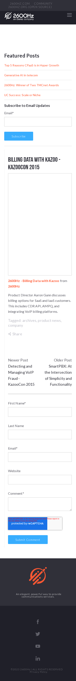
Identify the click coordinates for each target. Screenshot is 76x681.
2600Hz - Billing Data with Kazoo (33, 281)
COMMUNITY (43, 3)
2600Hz (14, 286)
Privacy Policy (39, 671)
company (15, 325)
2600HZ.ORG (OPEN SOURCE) (30, 7)
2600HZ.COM (20, 3)
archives (29, 320)
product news (49, 320)
